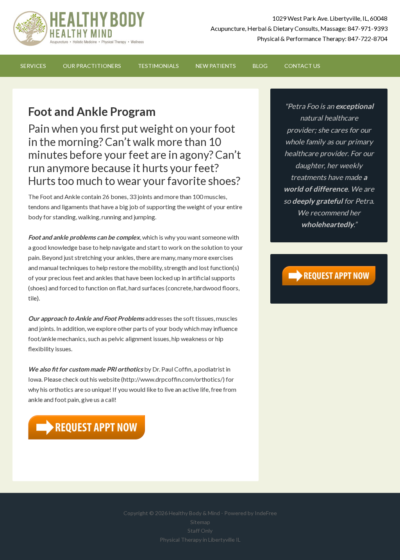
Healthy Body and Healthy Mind (78, 27)
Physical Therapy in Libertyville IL (200, 539)
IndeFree (266, 513)
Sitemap (200, 522)
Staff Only (200, 530)
